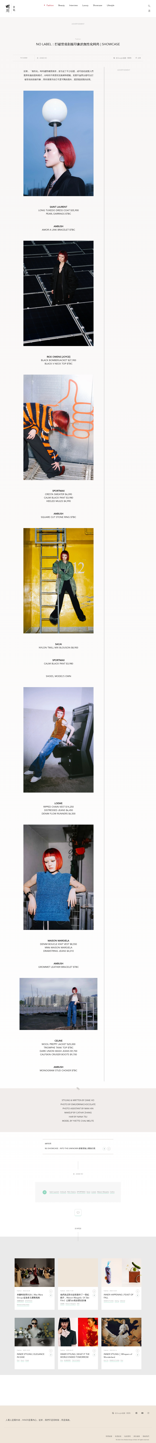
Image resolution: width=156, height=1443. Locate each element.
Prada (27, 1360)
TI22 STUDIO (76, 1360)
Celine (112, 1192)
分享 (139, 58)
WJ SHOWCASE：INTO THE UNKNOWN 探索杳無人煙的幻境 (70, 1148)
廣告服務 (136, 1436)
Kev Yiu (106, 1360)
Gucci (22, 1360)
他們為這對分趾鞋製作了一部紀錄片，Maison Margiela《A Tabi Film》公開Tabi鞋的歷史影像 (74, 1297)
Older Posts (78, 1389)
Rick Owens (71, 1192)
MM (78, 1304)
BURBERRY (67, 1360)
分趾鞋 (62, 1304)
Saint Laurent (54, 1192)
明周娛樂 (109, 1436)
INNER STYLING (109, 1301)
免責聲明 (127, 1436)
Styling (117, 1301)
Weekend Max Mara (23, 1304)
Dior (18, 1360)
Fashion (78, 39)
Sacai (88, 1192)
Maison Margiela (103, 1192)
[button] (123, 58)
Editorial (122, 1301)
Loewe (93, 1192)
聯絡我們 (146, 1436)
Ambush (63, 1192)
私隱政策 (118, 1436)
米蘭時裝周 (20, 1301)
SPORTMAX (81, 1192)
